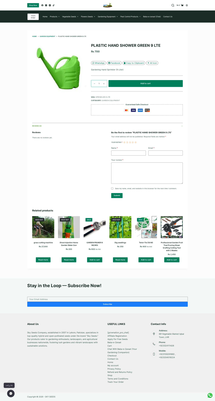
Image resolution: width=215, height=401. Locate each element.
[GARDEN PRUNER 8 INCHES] (95, 227)
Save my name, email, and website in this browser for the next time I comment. (146, 188)
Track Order (33, 17)
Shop (110, 375)
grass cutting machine (43, 242)
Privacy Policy (114, 369)
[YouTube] (50, 5)
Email (151, 148)
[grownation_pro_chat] (118, 332)
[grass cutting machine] (43, 227)
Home (45, 16)
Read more (43, 260)
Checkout (112, 355)
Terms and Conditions (118, 378)
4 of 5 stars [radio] (133, 142)
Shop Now (33, 5)
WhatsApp (100, 63)
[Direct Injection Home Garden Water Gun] (69, 227)
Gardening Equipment (106, 16)
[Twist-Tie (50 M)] (146, 227)
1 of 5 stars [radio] (124, 142)
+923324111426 (166, 345)
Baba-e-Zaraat (114, 342)
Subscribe (107, 304)
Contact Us (167, 16)
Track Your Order (116, 382)
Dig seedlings (120, 242)
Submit (117, 195)
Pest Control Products (129, 16)
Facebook (115, 63)
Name (114, 148)
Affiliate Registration (117, 336)
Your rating (116, 142)
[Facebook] (42, 5)
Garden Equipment (111, 100)
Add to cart (145, 83)
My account (113, 365)
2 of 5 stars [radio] (127, 142)
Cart (110, 345)
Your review (117, 160)
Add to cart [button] (95, 260)
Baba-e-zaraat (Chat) (152, 16)
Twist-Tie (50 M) (146, 242)
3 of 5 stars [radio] (130, 142)
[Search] (173, 5)
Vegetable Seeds (69, 16)
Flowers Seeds (87, 16)
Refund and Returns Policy (120, 372)
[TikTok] (53, 5)
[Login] (187, 5)
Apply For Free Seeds (118, 339)
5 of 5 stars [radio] (135, 142)
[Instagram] (46, 5)
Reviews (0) (37, 126)
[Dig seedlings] (120, 227)
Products (53, 16)
